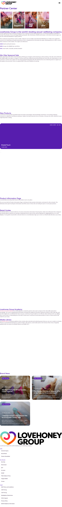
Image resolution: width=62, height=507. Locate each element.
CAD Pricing (4, 492)
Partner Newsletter (5, 456)
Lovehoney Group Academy (6, 311)
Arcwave (3, 470)
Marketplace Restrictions (7, 495)
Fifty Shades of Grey (6, 475)
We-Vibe (3, 462)
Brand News (4, 453)
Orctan (2, 481)
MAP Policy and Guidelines (7, 487)
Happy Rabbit (4, 478)
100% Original (4, 498)
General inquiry (4, 450)
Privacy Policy (4, 501)
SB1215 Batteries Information (8, 503)
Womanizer (4, 464)
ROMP (2, 473)
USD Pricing (4, 489)
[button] (59, 3)
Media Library (5, 321)
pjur (2, 467)
